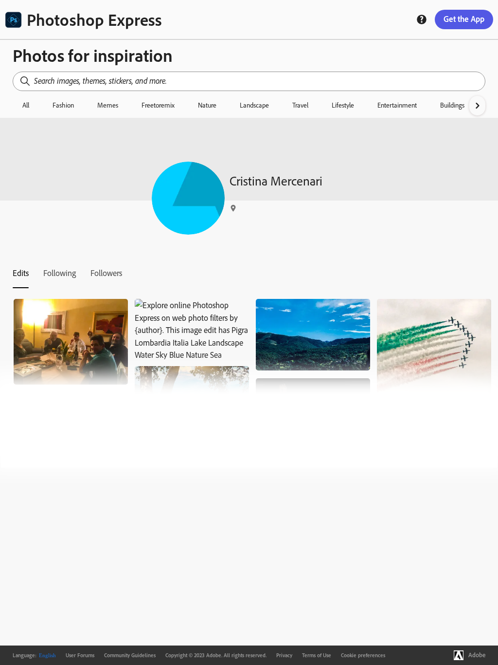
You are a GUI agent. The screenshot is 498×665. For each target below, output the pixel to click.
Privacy (284, 655)
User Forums (80, 655)
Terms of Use (316, 655)
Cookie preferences (363, 655)
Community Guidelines (130, 655)
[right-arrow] (477, 105)
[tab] (21, 273)
